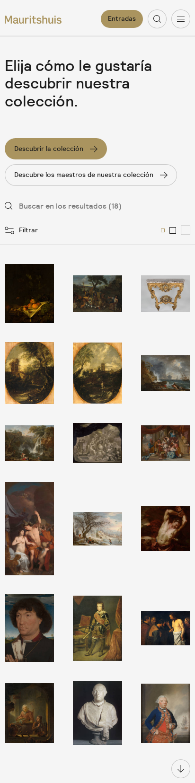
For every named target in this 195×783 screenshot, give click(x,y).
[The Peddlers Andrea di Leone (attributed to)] (97, 294)
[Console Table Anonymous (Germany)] (165, 294)
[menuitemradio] (163, 230)
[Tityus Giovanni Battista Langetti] (165, 529)
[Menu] (180, 18)
